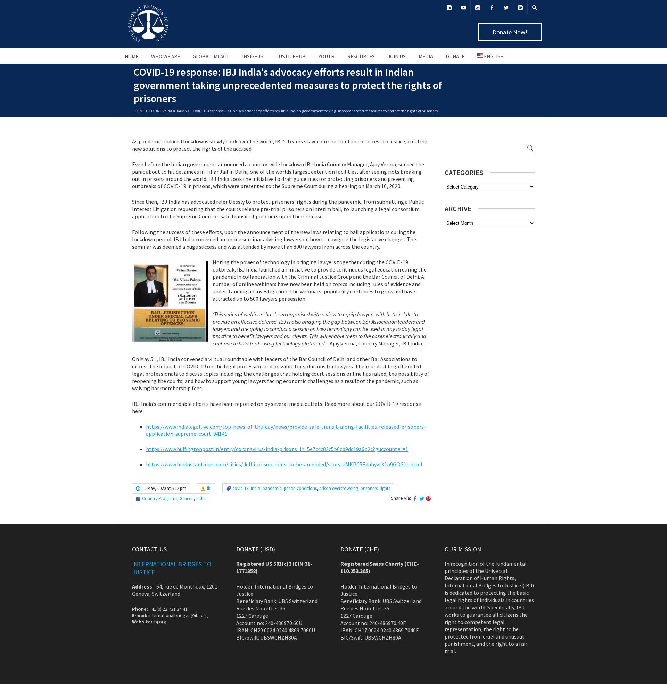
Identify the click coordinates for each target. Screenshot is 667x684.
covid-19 (240, 488)
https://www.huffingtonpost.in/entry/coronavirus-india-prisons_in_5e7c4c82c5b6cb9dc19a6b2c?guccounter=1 (277, 448)
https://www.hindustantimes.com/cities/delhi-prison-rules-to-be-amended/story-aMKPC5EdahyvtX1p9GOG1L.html (284, 464)
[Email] (520, 7)
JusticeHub (291, 56)
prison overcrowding (338, 488)
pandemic (272, 488)
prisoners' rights (375, 488)
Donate (455, 56)
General (187, 498)
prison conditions (300, 488)
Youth (327, 56)
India (255, 488)
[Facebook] (492, 7)
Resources (361, 56)
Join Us (397, 56)
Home (131, 56)
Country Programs (168, 111)
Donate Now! (510, 32)
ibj (209, 488)
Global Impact (211, 56)
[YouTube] (463, 7)
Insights (252, 56)
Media (426, 56)
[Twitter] (506, 7)
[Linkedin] (449, 7)
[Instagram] (478, 7)
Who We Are (165, 56)
